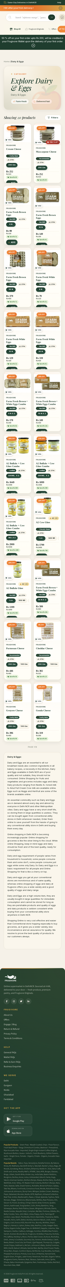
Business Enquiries (12, 1066)
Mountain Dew (9, 1265)
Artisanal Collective (50, 1194)
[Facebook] (6, 1001)
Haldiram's (19, 1245)
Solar (39, 1202)
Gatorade (40, 1259)
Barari (17, 1217)
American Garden (16, 1180)
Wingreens (39, 1208)
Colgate (56, 1242)
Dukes (27, 1225)
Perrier (30, 1236)
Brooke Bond (22, 1234)
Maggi (13, 1200)
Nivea (6, 1166)
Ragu (56, 1166)
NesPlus (38, 1225)
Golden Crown (45, 1191)
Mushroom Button (11, 1153)
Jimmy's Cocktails (16, 1239)
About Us (8, 1015)
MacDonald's (23, 1197)
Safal (17, 1185)
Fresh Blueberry (39, 1153)
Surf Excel (27, 1242)
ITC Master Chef (28, 1183)
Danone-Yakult (39, 1219)
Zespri (52, 1222)
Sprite (52, 1259)
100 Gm (24, 664)
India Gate (39, 1174)
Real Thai (7, 1197)
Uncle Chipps (9, 1245)
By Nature (55, 1163)
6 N (11, 224)
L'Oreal (37, 1197)
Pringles (18, 1256)
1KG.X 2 (12, 538)
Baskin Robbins (50, 1174)
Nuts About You (52, 1188)
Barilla (40, 1248)
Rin (58, 1211)
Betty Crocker (9, 1214)
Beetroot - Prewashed (49, 1147)
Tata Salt (37, 1166)
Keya (51, 1166)
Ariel (14, 1183)
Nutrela (29, 1219)
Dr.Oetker (40, 1234)
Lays (13, 1217)
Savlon (6, 1205)
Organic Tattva (54, 1256)
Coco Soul (31, 1253)
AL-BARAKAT (35, 1228)
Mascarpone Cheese (46, 151)
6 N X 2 (11, 413)
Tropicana (49, 1217)
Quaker (52, 1202)
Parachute (36, 1256)
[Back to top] (57, 1282)
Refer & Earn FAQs (12, 1062)
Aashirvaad (14, 1205)
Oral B (10, 1248)
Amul (47, 1259)
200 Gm (11, 165)
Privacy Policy (10, 1033)
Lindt (48, 1219)
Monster (20, 1194)
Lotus (26, 1177)
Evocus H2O (19, 1222)
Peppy (36, 1214)
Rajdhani (38, 1194)
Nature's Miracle (20, 1248)
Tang (51, 1205)
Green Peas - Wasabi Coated (31, 1144)
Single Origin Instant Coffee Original (43, 1150)
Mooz (21, 1168)
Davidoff (23, 1166)
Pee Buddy (25, 1217)
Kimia (38, 1205)
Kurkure (47, 1236)
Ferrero (38, 1239)
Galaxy (56, 1185)
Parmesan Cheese (15, 648)
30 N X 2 (42, 600)
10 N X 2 (42, 413)
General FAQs (10, 1052)
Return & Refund (11, 1029)
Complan (31, 1211)
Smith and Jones (10, 1171)
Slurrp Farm (27, 1191)
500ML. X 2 (13, 475)
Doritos (15, 1177)
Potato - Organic (40, 1156)
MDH (6, 1248)
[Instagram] (14, 1001)
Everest (13, 1234)
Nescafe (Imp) (21, 1211)
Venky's (30, 1166)
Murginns (7, 1177)
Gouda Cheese (43, 710)
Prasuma (48, 1234)
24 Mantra (40, 1253)
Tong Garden (25, 1205)
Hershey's (17, 1236)
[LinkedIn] (28, 1001)
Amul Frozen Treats (51, 1248)
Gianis (53, 1208)
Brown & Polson (46, 1185)
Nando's (45, 1166)
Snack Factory (25, 1185)
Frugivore (32, 1234)
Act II (42, 1214)
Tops (26, 1163)
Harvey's (14, 1225)
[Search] (51, 17)
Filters (54, 117)
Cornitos (37, 1231)
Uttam (11, 1174)
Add (13, 242)
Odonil (42, 1177)
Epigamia (28, 1262)
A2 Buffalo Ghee (14, 588)
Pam (34, 1262)
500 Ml (51, 538)
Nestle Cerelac (9, 1211)
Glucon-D (7, 1202)
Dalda (56, 1217)
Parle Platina (24, 1208)
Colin (33, 1205)
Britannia (35, 1168)
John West (24, 1214)
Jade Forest (27, 1256)
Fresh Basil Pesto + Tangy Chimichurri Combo (22, 1147)
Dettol (23, 1219)
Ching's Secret (31, 1202)
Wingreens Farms (10, 1259)
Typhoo (51, 1197)
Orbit (6, 1239)
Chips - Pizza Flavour (51, 1144)
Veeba (49, 1262)
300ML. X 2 (43, 475)
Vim (55, 1200)
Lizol (12, 1222)
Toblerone (21, 1200)
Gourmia (27, 1239)
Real (27, 1259)
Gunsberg (14, 1168)
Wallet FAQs (9, 1057)
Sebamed (13, 1194)
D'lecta (6, 1262)
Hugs (53, 1177)
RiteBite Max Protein (50, 1231)
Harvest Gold (50, 1253)
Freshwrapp (42, 1262)
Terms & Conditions (13, 1038)
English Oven (9, 1256)
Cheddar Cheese (44, 648)
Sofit (18, 1219)
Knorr (32, 1217)
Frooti (14, 1202)
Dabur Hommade (17, 1262)
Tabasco (33, 1259)
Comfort (22, 1251)
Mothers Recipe (30, 1180)
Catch (56, 1239)
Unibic (14, 1197)
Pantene (21, 1259)
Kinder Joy (29, 1174)
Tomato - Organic (27, 1156)
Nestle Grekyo (47, 1239)
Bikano (14, 1188)
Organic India (15, 1228)
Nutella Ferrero (44, 1163)
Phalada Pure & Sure (12, 1253)
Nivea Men (8, 1251)
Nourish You (30, 1222)
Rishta (6, 1228)
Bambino (45, 1205)
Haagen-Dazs (52, 1225)
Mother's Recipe (48, 1183)
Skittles (39, 1200)
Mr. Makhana (14, 1166)
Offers (6, 1019)
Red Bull (56, 1262)
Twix (17, 1214)
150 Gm (41, 726)
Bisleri (11, 1242)
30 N (11, 289)
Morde (42, 1188)
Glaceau (54, 1171)
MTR (32, 1194)
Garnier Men (32, 1248)
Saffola (10, 1236)
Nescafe (7, 1219)
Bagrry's (7, 1225)
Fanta (48, 1177)
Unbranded (34, 1177)
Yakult (6, 1180)
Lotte (44, 1225)
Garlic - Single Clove (11, 1156)
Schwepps (8, 1208)
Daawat (12, 1185)
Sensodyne (32, 1163)
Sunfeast (55, 1251)
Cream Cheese (13, 149)
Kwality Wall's (23, 1171)
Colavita (38, 1183)
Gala (32, 1225)
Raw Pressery (48, 1200)
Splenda (44, 1197)
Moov (24, 1236)
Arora (21, 1177)
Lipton (21, 1225)
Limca (31, 1214)
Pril (5, 1236)
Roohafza (55, 1236)
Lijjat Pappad (37, 1242)
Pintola (24, 1253)
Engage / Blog (10, 1024)
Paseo (31, 1197)
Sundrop (21, 1202)
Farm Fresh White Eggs (45, 278)
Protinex (46, 1211)
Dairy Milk (40, 1171)
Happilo (44, 1228)
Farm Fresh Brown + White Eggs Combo (17, 402)
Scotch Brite (20, 1174)
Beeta (6, 1242)
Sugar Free (25, 1228)
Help (59, 2)
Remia (15, 1208)
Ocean (31, 1208)
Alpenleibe (40, 1217)
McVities (46, 1222)
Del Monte (36, 1251)
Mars (58, 1183)
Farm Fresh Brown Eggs (16, 213)
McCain (27, 1245)
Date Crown (38, 1236)
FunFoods (21, 1188)
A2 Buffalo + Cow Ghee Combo (15, 464)
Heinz (13, 1219)
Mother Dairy (48, 1180)
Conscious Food (32, 1188)
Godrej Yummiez (52, 1245)
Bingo (6, 1174)
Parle (6, 1185)
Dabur (20, 1163)
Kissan (15, 1251)
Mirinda (47, 1208)
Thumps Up (47, 1242)
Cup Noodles (46, 1251)
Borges (47, 1171)
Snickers (27, 1168)
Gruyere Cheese (14, 710)
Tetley (18, 1183)
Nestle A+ (43, 1168)
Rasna (29, 1251)
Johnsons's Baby (38, 1245)
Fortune (45, 1202)
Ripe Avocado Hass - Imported (16, 1150)
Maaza (39, 1180)
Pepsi (6, 1194)
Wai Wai (39, 1211)
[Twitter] (21, 1001)
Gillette (53, 1211)
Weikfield (7, 1183)
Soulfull (57, 1180)
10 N (41, 227)
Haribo (15, 1231)
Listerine (51, 1228)
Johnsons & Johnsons (13, 1191)
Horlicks (55, 1234)
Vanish (6, 1234)
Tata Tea (7, 1188)
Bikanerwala (30, 1200)
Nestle (27, 1194)
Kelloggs (29, 1231)
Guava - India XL (25, 1153)
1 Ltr (41, 538)
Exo (33, 1239)
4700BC (33, 1171)
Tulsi (49, 1168)
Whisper (35, 1191)
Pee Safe (44, 1256)
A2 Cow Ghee (43, 522)
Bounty (39, 1222)
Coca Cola (19, 1242)
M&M (18, 1265)
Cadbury (22, 1231)
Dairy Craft (56, 1168)
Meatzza (55, 1191)
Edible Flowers (52, 1153)
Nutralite (35, 1185)
